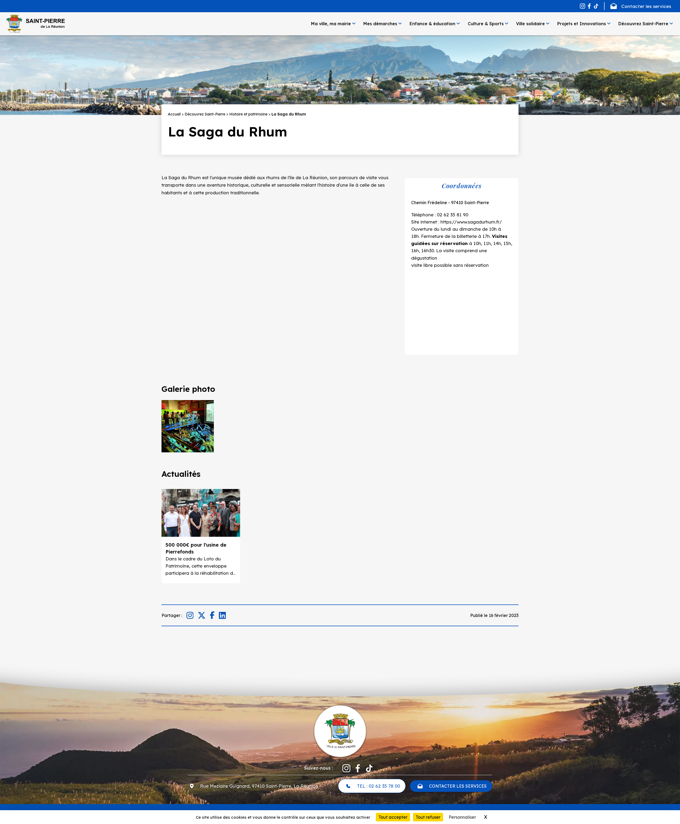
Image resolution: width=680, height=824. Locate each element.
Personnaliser (462, 817)
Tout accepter (393, 817)
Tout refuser (428, 817)
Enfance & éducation (432, 23)
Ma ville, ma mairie (331, 23)
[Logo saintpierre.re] (340, 730)
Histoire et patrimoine (248, 114)
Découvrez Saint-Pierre (643, 23)
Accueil (174, 114)
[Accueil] (35, 23)
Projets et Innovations (581, 23)
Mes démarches (380, 23)
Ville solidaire (530, 23)
